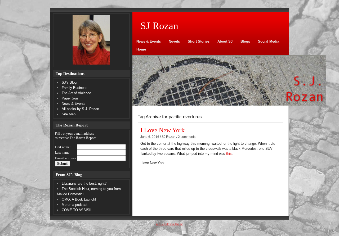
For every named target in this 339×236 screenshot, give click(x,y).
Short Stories (198, 41)
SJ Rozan (169, 136)
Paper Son (70, 98)
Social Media (268, 41)
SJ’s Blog (69, 82)
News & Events (148, 41)
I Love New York (162, 130)
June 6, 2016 (149, 136)
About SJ (225, 41)
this (229, 154)
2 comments (186, 136)
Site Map (68, 114)
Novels (174, 41)
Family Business (74, 88)
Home (141, 49)
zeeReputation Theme (169, 224)
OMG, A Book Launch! (79, 199)
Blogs (245, 41)
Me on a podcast (74, 205)
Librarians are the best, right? (84, 183)
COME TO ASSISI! (76, 210)
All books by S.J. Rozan (80, 109)
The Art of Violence (76, 93)
